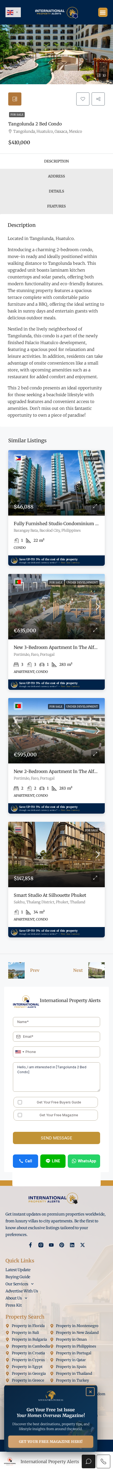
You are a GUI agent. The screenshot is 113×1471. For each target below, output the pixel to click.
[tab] (14, 99)
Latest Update (17, 1269)
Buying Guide (17, 1276)
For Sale (16, 114)
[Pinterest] (61, 1245)
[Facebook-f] (30, 1245)
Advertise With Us (21, 1291)
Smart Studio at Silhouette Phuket (50, 895)
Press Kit (13, 1305)
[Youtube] (51, 1245)
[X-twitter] (82, 1245)
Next (78, 970)
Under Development (82, 582)
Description (56, 161)
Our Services (16, 1284)
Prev (34, 970)
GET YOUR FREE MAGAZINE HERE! (51, 1441)
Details (56, 191)
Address (56, 176)
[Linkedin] (72, 1245)
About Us (13, 1298)
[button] (103, 12)
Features (56, 206)
